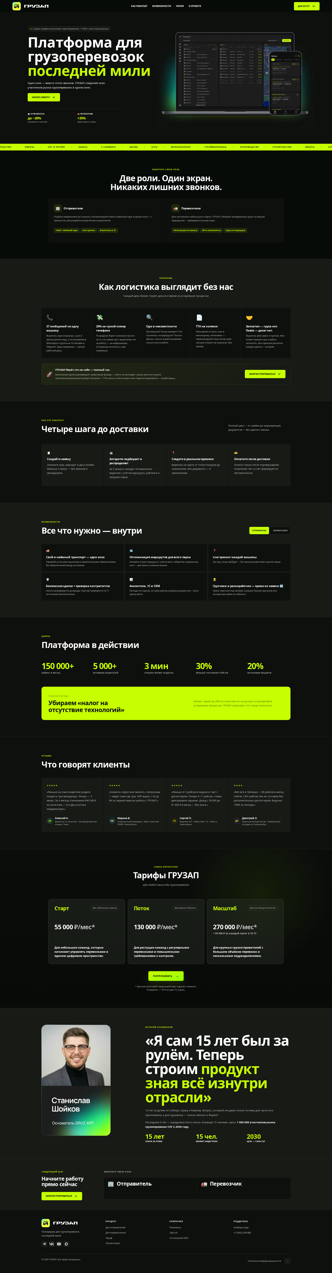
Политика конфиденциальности (264, 1261)
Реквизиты (175, 1227)
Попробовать (166, 976)
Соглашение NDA (178, 1237)
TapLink (173, 1232)
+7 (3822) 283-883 (242, 1232)
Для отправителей (115, 1227)
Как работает (139, 6)
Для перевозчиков (115, 1232)
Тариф (180, 6)
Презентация (112, 1243)
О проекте (195, 6)
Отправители (259, 530)
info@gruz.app (241, 1227)
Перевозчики (280, 530)
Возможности (161, 6)
